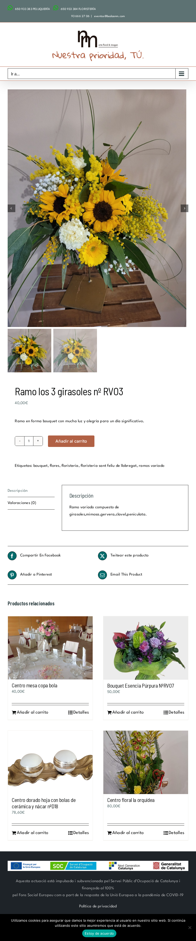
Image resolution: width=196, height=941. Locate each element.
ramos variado (151, 466)
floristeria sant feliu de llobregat (109, 466)
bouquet (40, 466)
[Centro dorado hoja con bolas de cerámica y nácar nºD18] (50, 762)
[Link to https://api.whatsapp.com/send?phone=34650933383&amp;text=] (10, 8)
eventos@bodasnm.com (109, 16)
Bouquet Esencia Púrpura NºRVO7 (140, 685)
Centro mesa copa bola (34, 685)
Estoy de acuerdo (99, 933)
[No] (189, 927)
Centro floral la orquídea (131, 800)
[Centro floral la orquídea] (145, 762)
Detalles (81, 712)
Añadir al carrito (71, 441)
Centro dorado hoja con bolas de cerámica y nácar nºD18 (44, 803)
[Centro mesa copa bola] (50, 647)
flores (54, 466)
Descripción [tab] (18, 491)
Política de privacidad (98, 906)
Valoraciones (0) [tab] (22, 503)
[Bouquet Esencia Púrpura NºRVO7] (145, 648)
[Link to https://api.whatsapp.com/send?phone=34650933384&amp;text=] (55, 8)
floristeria (70, 466)
